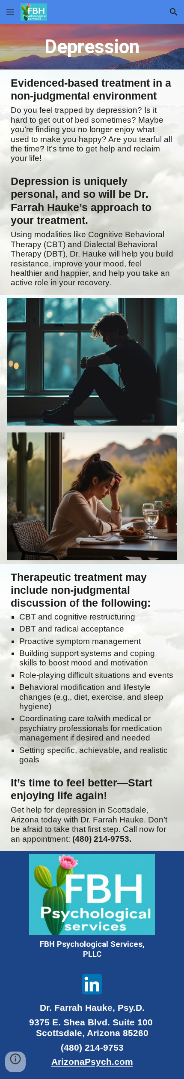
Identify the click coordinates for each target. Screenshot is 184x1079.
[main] (92, 46)
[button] (10, 12)
